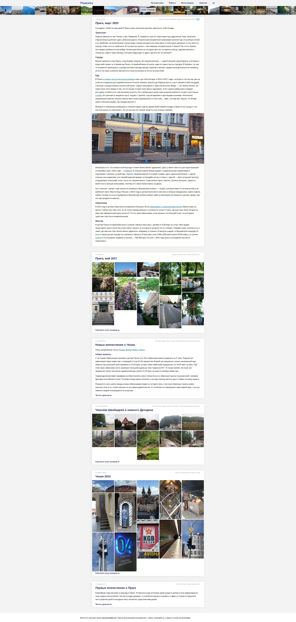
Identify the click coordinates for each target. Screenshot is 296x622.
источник (185, 618)
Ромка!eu (86, 3)
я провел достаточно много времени (119, 79)
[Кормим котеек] (237, 10)
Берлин (161, 19)
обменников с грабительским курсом (166, 207)
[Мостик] (6, 10)
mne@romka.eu (109, 618)
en (198, 19)
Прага (167, 19)
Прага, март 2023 (106, 23)
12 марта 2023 (100, 19)
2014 (188, 341)
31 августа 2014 (100, 472)
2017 (198, 254)
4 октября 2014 (100, 341)
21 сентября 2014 (101, 406)
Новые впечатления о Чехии (115, 344)
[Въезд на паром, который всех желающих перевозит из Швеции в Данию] (98, 10)
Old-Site (158, 341)
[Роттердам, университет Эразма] (214, 10)
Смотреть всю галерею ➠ (107, 330)
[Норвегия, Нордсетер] (225, 10)
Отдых (174, 254)
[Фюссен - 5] (167, 10)
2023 (193, 19)
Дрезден (197, 406)
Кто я (82, 618)
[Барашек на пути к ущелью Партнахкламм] (86, 10)
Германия (173, 19)
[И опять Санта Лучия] (121, 10)
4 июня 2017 (99, 254)
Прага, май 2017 (106, 258)
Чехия (179, 19)
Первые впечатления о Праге (132, 350)
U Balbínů (127, 171)
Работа (177, 472)
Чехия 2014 (103, 476)
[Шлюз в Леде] (191, 10)
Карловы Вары (181, 341)
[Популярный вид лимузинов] (40, 10)
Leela (97, 238)
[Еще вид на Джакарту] (17, 10)
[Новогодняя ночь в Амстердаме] (202, 10)
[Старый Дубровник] (110, 10)
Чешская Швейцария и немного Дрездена (124, 410)
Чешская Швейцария (186, 406)
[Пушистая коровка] (133, 10)
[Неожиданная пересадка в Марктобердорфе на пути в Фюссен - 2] (179, 10)
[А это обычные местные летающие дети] (272, 10)
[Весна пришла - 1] (63, 10)
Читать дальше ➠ (103, 395)
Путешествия (186, 19)
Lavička (98, 95)
